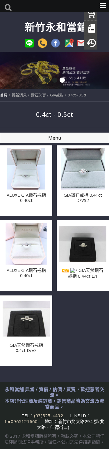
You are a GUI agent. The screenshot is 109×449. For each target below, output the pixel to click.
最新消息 (19, 95)
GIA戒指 (57, 95)
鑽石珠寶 (38, 95)
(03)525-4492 (49, 415)
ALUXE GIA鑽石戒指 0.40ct (26, 197)
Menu (54, 138)
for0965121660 (21, 421)
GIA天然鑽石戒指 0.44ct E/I (85, 273)
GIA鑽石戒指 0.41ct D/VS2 (83, 197)
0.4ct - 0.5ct (77, 95)
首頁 (4, 95)
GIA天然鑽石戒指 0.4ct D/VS (26, 347)
